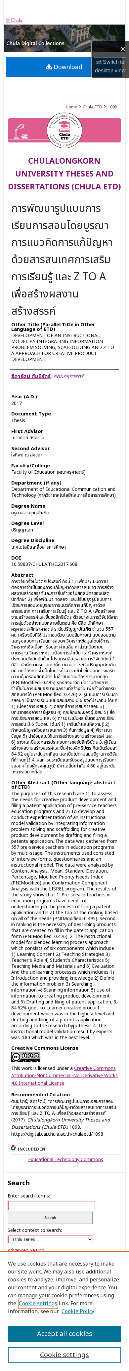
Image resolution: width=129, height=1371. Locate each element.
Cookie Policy (78, 1311)
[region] (64, 1311)
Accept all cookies (64, 1334)
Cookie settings (38, 1304)
